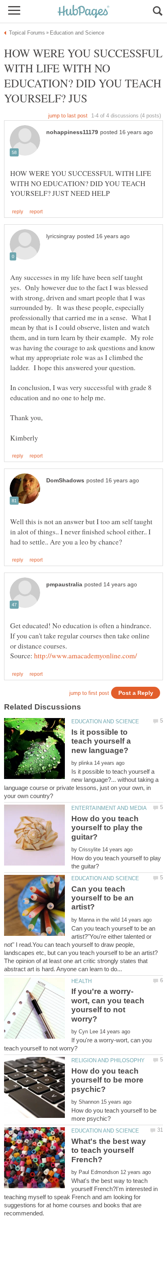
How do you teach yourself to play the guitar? (107, 827)
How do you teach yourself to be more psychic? (107, 1080)
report (36, 211)
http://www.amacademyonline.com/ (85, 655)
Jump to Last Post (68, 116)
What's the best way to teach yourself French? (108, 1150)
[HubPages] (83, 12)
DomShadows (65, 480)
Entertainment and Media (109, 808)
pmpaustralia (64, 585)
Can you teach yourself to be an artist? (102, 898)
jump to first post (89, 693)
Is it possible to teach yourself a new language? (101, 741)
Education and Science (105, 721)
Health (81, 981)
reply (17, 211)
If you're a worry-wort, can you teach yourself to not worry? (107, 1005)
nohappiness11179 (72, 132)
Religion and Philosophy (108, 1060)
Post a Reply (135, 693)
